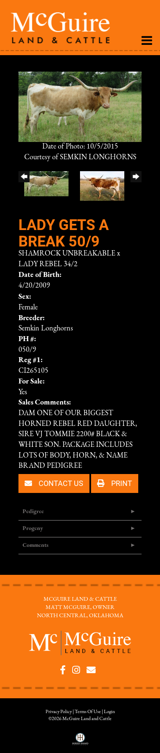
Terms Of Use (88, 711)
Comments (35, 545)
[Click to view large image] (80, 106)
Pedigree (33, 512)
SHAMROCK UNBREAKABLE (66, 254)
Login (109, 711)
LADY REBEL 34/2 (48, 264)
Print (121, 483)
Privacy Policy (59, 711)
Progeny (33, 528)
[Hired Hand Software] (80, 742)
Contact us (60, 483)
